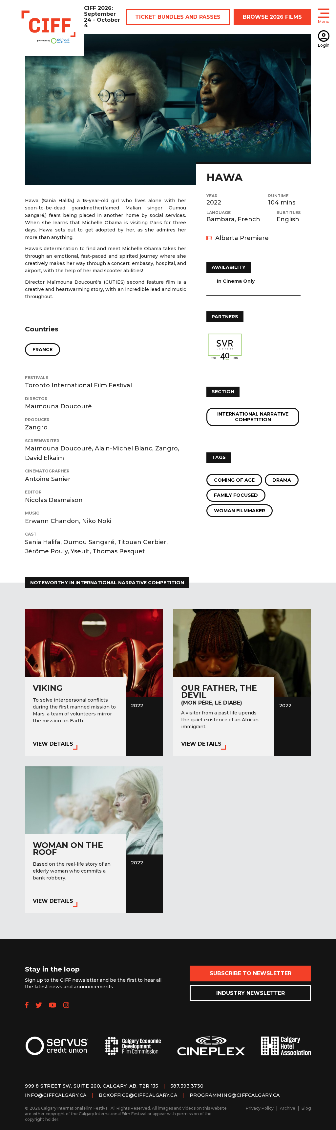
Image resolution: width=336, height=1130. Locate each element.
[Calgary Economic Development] (133, 1051)
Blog (306, 1108)
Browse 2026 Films (272, 17)
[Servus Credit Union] (57, 1051)
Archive (287, 1108)
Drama (281, 480)
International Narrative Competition (252, 416)
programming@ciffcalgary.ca (235, 1095)
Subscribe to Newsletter (250, 973)
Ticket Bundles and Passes (177, 17)
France (42, 349)
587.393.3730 (187, 1086)
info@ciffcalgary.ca (56, 1095)
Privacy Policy (260, 1108)
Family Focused (236, 495)
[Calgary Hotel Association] (286, 1051)
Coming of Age (234, 480)
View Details (53, 744)
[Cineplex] (211, 1051)
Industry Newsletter (250, 993)
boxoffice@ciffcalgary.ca (138, 1095)
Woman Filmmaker (239, 511)
